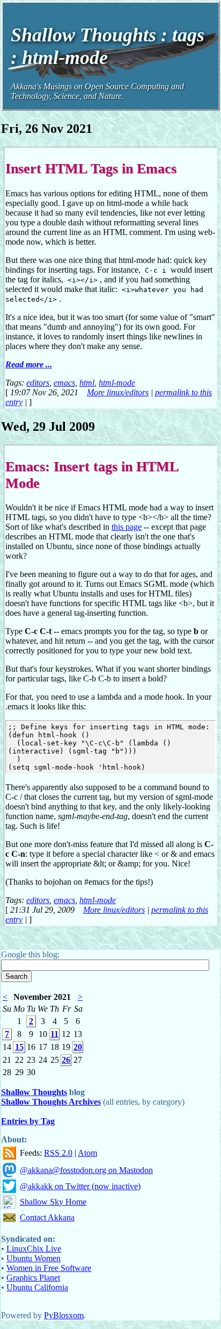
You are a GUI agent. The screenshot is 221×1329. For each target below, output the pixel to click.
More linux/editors (118, 392)
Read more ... (28, 364)
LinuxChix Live (33, 1248)
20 (77, 1046)
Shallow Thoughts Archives (51, 1101)
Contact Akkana (47, 1217)
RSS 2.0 (58, 1152)
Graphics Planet (33, 1277)
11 (54, 1034)
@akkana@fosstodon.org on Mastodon (86, 1170)
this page (127, 526)
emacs (64, 382)
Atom (87, 1152)
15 (19, 1046)
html (86, 382)
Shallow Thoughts (34, 1092)
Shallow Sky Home (53, 1201)
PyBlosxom (64, 1315)
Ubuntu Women (33, 1258)
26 (66, 1059)
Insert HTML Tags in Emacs (90, 168)
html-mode (117, 382)
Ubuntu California (37, 1287)
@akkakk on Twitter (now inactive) (80, 1186)
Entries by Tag (28, 1121)
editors (37, 382)
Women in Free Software (48, 1268)
